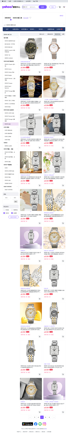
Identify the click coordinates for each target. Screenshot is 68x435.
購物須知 (31, 431)
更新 (45, 428)
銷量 (63, 34)
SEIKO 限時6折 (11, 25)
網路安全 (37, 431)
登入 (52, 7)
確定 (16, 201)
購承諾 (61, 15)
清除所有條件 (13, 217)
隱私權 (43, 431)
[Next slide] (41, 49)
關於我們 (25, 431)
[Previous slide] (21, 49)
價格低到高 (50, 34)
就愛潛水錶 (51, 29)
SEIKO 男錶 (33, 29)
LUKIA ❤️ (60, 29)
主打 (7, 29)
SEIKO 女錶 (42, 29)
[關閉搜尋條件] (27, 7)
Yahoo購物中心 (11, 7)
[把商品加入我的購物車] (39, 72)
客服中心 (19, 431)
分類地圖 (49, 431)
